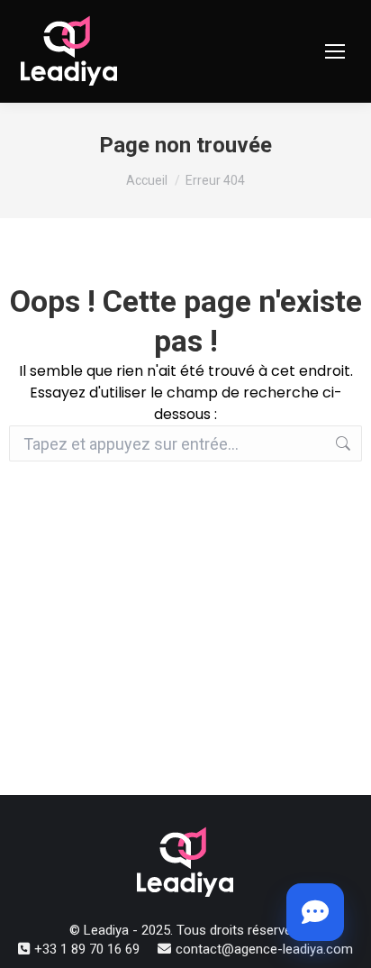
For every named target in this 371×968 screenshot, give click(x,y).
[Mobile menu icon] (335, 51)
